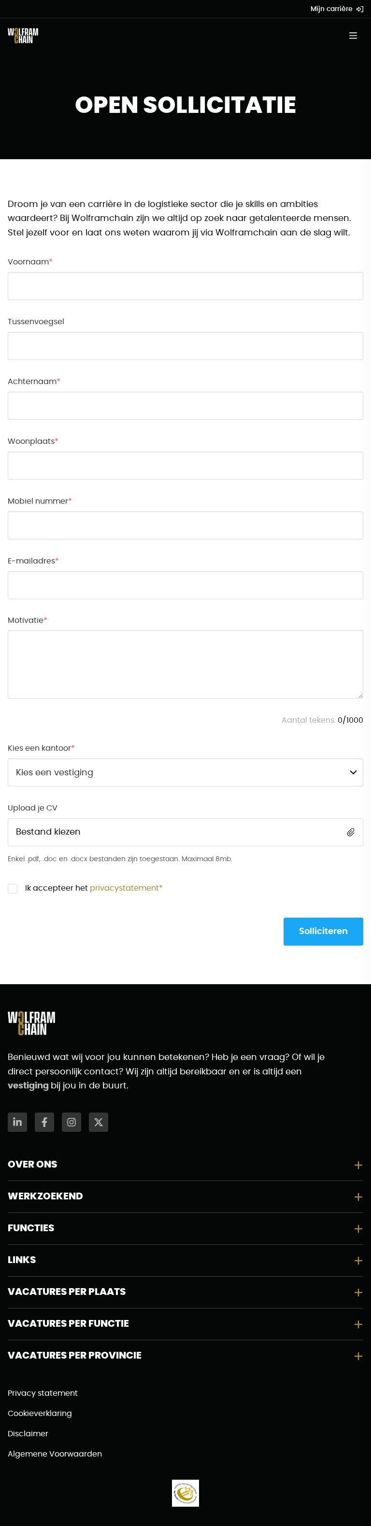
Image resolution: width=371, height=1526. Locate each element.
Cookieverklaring (40, 1413)
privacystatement (124, 888)
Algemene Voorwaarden (55, 1454)
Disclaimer (28, 1434)
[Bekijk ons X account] (98, 1122)
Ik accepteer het (94, 888)
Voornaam (28, 262)
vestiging (29, 1086)
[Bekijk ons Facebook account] (44, 1122)
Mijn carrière (332, 9)
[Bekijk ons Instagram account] (71, 1122)
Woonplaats (31, 441)
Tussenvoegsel (36, 322)
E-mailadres (31, 561)
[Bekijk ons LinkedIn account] (17, 1122)
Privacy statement (43, 1393)
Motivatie (25, 620)
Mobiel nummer (38, 501)
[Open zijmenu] (356, 35)
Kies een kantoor (39, 748)
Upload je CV (32, 808)
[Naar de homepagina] (23, 35)
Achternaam (32, 381)
